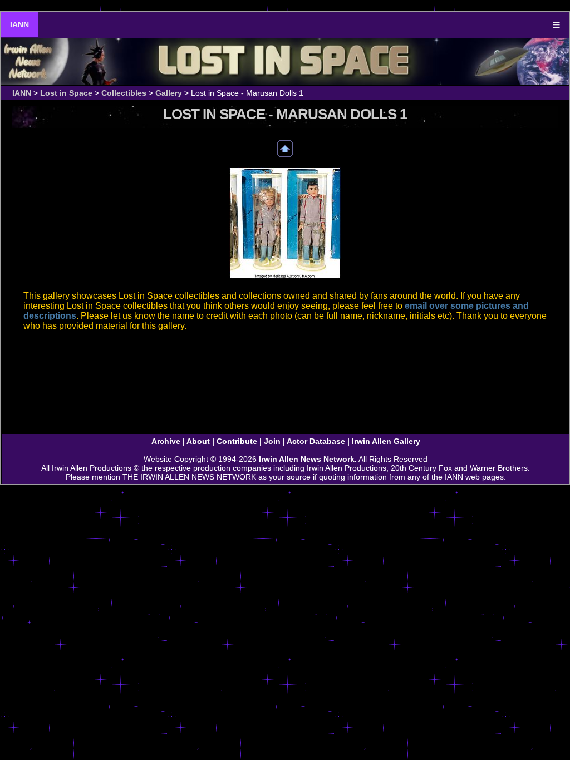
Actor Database (316, 441)
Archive (165, 441)
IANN (19, 24)
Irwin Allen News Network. (308, 459)
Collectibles (123, 92)
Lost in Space (66, 92)
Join (272, 441)
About (198, 441)
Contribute (237, 441)
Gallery (168, 92)
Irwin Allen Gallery (386, 441)
